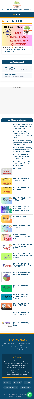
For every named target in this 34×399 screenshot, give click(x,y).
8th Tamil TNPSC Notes (21, 169)
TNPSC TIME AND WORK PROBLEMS (21, 226)
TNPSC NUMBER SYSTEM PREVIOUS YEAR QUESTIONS (22, 199)
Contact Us (17, 382)
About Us (6, 382)
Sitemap (27, 382)
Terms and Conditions (11, 387)
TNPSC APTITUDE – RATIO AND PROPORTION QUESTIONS (22, 246)
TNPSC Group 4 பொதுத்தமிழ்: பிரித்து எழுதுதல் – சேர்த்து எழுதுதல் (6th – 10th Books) (22, 149)
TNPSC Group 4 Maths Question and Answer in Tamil (21, 324)
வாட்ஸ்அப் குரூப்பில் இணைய (15, 68)
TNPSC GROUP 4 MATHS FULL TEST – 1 (21, 189)
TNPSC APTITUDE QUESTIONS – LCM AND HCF (15, 51)
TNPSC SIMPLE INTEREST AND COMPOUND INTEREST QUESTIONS (22, 208)
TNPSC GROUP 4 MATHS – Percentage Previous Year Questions (22, 265)
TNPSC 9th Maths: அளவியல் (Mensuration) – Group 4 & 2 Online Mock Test (22, 126)
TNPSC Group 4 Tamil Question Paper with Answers (20, 296)
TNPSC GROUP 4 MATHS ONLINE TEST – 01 (21, 314)
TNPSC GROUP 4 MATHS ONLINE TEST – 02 (21, 304)
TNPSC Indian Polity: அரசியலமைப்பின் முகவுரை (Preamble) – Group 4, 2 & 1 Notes (22, 134)
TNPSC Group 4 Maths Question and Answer (20, 286)
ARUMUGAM (8, 47)
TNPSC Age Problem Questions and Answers (21, 217)
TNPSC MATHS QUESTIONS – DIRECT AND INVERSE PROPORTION (23, 163)
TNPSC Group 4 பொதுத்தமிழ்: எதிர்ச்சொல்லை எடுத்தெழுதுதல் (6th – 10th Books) (22, 142)
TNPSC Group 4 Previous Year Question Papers (21, 274)
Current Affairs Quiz (14, 75)
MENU (17, 14)
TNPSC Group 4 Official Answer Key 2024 (21, 179)
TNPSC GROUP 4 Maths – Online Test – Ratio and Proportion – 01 (22, 156)
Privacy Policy (25, 387)
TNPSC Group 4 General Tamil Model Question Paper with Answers (22, 255)
